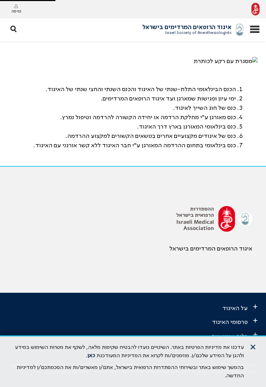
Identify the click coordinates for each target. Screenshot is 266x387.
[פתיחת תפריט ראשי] (255, 30)
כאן (91, 356)
